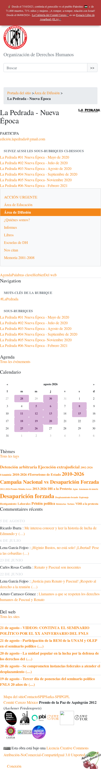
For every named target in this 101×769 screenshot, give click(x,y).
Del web (50, 274)
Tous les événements (15, 361)
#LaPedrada (9, 298)
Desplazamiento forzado (66, 497)
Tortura (70, 503)
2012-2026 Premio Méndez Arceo (15, 489)
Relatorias (61, 503)
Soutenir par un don (89, 757)
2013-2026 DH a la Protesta (52, 488)
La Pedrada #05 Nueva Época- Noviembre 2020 (36, 179)
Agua (75, 489)
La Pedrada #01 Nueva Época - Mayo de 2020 (34, 157)
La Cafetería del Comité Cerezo (49, 15)
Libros (9, 234)
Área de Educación (18, 204)
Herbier (38, 274)
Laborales (24, 503)
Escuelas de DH (16, 242)
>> (92, 67)
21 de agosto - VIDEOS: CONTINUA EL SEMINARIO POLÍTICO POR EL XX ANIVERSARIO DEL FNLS (44, 630)
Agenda (6, 274)
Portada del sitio (19, 92)
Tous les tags (9, 456)
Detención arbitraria (18, 467)
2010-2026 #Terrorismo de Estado (36, 474)
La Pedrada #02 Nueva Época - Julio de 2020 (34, 162)
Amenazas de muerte (88, 489)
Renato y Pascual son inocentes (57, 567)
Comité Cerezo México (21, 702)
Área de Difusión (47, 92)
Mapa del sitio (14, 696)
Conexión (14, 766)
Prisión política (43, 503)
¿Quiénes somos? (17, 219)
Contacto (31, 696)
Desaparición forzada (27, 495)
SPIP (41, 696)
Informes (10, 227)
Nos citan (11, 249)
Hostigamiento (8, 504)
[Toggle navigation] (10, 82)
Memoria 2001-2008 (19, 257)
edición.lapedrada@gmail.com (22, 138)
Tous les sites (9, 616)
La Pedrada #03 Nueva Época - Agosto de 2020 (35, 168)
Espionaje (84, 497)
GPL (66, 696)
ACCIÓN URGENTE (20, 196)
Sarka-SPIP (53, 696)
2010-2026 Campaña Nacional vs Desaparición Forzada (49, 478)
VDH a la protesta (86, 503)
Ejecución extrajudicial (59, 467)
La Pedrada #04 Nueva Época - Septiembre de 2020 (38, 174)
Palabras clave (22, 274)
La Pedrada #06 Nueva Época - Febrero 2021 (34, 185)
